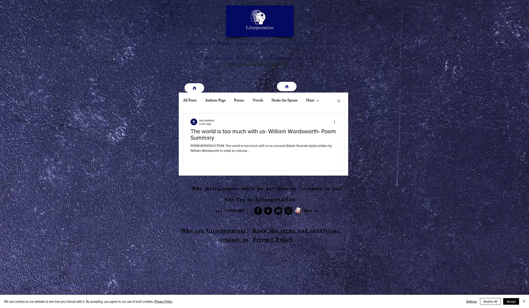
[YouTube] (278, 211)
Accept (511, 301)
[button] (339, 101)
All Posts (190, 101)
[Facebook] (258, 211)
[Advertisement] (124, 279)
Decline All (490, 301)
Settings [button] (471, 301)
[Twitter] (268, 211)
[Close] (524, 301)
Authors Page (215, 101)
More (310, 101)
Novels (258, 101)
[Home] (194, 88)
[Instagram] (288, 211)
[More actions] (335, 121)
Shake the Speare (285, 101)
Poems (239, 101)
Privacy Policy (163, 301)
